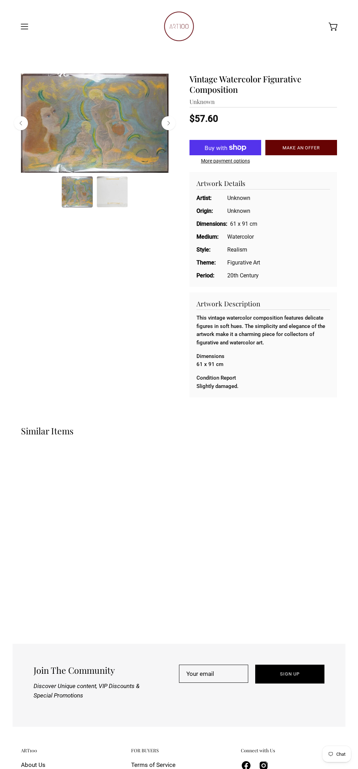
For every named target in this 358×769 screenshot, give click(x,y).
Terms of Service (153, 764)
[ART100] (179, 26)
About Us (33, 764)
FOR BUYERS (145, 750)
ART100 (29, 750)
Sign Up (290, 674)
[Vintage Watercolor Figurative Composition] (77, 192)
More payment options (225, 161)
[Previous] (21, 123)
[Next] (169, 123)
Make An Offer (301, 147)
